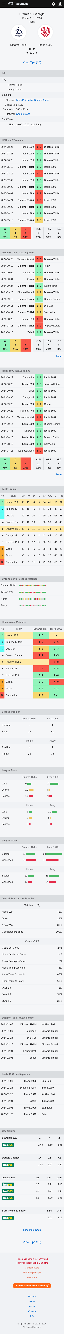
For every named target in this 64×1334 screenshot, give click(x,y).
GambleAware (32, 1268)
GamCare (32, 1277)
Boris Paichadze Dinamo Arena (32, 100)
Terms (32, 1301)
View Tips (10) (32, 62)
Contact (32, 1311)
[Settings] (53, 4)
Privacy (32, 1296)
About (32, 1306)
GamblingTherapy (32, 1272)
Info (32, 1316)
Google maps (23, 114)
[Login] (60, 4)
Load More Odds (32, 1230)
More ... (60, 356)
